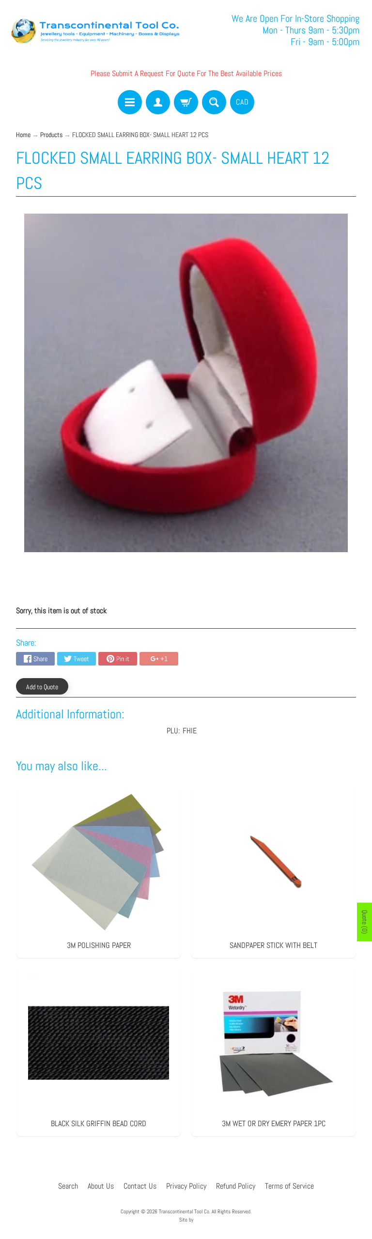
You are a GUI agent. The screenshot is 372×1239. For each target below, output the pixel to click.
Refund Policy (235, 1186)
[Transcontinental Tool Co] (97, 30)
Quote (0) (364, 922)
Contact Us (140, 1186)
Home (23, 135)
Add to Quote (42, 686)
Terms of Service (289, 1186)
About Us (101, 1186)
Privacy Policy (186, 1186)
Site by (186, 1219)
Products (51, 135)
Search (68, 1186)
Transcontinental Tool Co (184, 1211)
